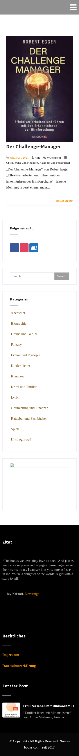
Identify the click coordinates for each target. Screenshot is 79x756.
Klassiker (17, 376)
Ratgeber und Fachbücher (55, 162)
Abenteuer (18, 313)
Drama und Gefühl (24, 334)
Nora (37, 157)
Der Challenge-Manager (33, 146)
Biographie (18, 323)
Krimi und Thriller (23, 387)
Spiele (15, 429)
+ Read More (63, 201)
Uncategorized (21, 439)
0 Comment (54, 157)
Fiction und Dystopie (25, 355)
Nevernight (32, 594)
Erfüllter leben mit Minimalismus (48, 706)
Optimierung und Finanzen (22, 162)
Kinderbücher (20, 366)
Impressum (10, 655)
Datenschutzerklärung (19, 666)
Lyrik (14, 397)
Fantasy (16, 344)
